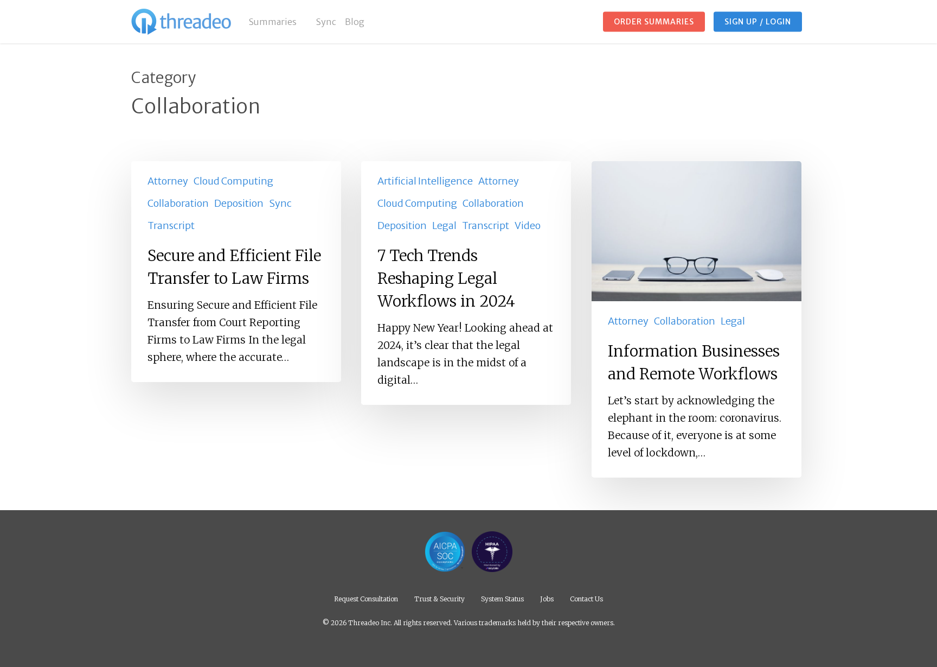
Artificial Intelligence (425, 181)
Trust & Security (439, 598)
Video (528, 225)
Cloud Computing (233, 181)
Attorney (167, 181)
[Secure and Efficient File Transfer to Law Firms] (236, 271)
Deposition (239, 203)
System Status (502, 598)
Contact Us (586, 598)
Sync (280, 203)
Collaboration (178, 203)
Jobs (547, 598)
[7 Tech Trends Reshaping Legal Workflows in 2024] (466, 283)
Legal (444, 225)
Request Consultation (366, 598)
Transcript (171, 225)
